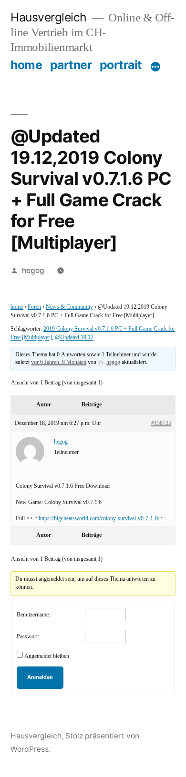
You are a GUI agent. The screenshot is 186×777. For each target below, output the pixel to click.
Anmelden (40, 677)
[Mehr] (155, 66)
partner (71, 65)
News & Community (69, 307)
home (26, 65)
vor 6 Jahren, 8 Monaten (58, 362)
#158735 (161, 423)
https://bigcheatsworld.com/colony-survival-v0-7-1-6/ (99, 518)
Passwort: (28, 636)
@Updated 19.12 (74, 337)
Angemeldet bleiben (46, 656)
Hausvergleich (48, 17)
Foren (34, 307)
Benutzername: (33, 614)
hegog (33, 270)
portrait (121, 65)
